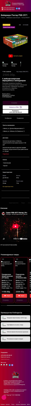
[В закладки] (12, 259)
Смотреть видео (17, 56)
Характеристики (13, 203)
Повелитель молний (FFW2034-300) (21, 276)
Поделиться (7, 194)
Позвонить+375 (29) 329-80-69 (15, 111)
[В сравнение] (9, 259)
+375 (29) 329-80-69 (9, 8)
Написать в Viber (14, 107)
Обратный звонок (5, 357)
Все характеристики (8, 186)
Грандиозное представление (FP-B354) (7, 276)
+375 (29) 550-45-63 (9, 9)
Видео (23, 203)
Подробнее (6, 154)
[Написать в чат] (4, 397)
